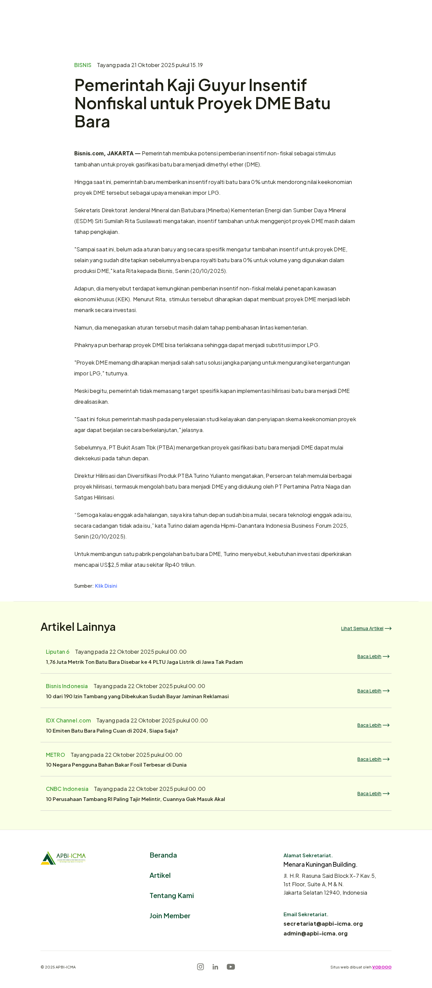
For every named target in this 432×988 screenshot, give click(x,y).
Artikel (160, 874)
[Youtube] (230, 966)
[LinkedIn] (215, 966)
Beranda (163, 854)
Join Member (170, 915)
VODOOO (382, 967)
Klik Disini (106, 585)
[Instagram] (200, 966)
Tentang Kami (172, 894)
